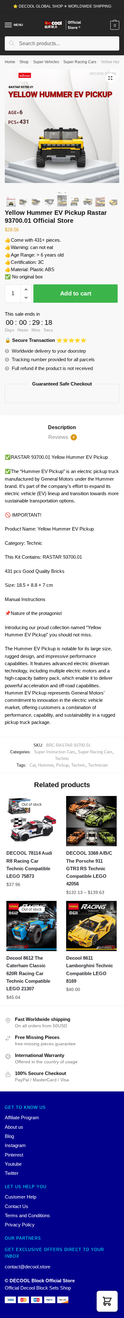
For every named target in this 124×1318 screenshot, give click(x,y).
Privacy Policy (20, 1224)
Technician (98, 765)
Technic (62, 758)
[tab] (62, 427)
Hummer (45, 765)
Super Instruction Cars (54, 752)
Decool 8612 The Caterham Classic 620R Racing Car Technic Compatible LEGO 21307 (28, 973)
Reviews (61, 437)
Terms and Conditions (27, 1215)
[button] (107, 1301)
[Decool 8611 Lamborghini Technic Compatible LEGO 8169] (91, 926)
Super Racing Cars (79, 62)
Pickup (62, 765)
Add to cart (75, 293)
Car (33, 765)
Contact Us (16, 1206)
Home (10, 62)
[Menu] (8, 25)
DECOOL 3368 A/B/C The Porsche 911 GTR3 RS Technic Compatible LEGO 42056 (89, 868)
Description (62, 427)
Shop (24, 62)
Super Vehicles (46, 62)
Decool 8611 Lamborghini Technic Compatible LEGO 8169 (89, 969)
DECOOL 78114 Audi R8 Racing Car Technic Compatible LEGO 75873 (29, 864)
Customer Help (20, 1197)
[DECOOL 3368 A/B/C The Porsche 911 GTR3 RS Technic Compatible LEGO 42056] (91, 821)
